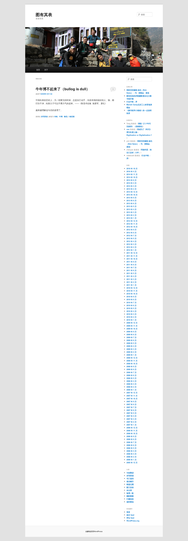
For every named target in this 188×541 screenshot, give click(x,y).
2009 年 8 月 (131, 334)
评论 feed (130, 517)
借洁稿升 (130, 481)
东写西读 (44, 116)
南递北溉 (130, 484)
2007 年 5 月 (131, 413)
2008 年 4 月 (131, 381)
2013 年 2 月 (131, 215)
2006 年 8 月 (131, 439)
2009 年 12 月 (131, 322)
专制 (56, 116)
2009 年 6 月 (131, 340)
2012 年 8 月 (131, 232)
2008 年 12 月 (131, 357)
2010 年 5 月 (131, 308)
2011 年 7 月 (131, 267)
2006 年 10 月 (131, 433)
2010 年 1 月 (131, 320)
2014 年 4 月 (131, 183)
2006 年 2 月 (131, 456)
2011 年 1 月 (131, 285)
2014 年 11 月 (131, 174)
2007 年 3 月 (131, 419)
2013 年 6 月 (131, 203)
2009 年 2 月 (131, 352)
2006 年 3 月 (131, 454)
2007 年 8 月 (131, 404)
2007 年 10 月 (131, 398)
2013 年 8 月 (131, 200)
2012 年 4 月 (131, 241)
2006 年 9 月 (131, 436)
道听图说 (130, 501)
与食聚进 (130, 472)
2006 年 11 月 (131, 430)
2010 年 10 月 (131, 293)
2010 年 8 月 (131, 299)
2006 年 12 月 (131, 427)
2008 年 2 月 (131, 387)
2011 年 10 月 (131, 258)
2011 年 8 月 (131, 264)
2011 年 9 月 (131, 261)
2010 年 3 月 (131, 314)
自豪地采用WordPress (94, 531)
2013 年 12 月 (131, 191)
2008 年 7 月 (131, 372)
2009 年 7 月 (131, 337)
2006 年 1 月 (131, 459)
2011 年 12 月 (131, 253)
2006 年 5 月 (131, 448)
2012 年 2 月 (131, 247)
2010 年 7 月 (131, 302)
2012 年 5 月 (131, 238)
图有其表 (44, 14)
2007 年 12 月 (131, 392)
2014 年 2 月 (131, 189)
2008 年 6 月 (131, 375)
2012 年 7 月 (131, 235)
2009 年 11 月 (131, 325)
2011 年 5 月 (131, 273)
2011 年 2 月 (131, 282)
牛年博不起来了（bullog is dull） (63, 88)
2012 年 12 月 (131, 221)
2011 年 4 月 (131, 276)
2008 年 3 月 (131, 384)
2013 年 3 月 (131, 212)
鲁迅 (65, 116)
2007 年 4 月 (131, 416)
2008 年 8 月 (131, 369)
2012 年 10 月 (131, 226)
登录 (128, 512)
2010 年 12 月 (131, 288)
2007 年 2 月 (131, 422)
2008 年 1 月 (131, 389)
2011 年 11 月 (131, 256)
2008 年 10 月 (131, 363)
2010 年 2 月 (131, 317)
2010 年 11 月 (131, 290)
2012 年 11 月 (131, 223)
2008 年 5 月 (131, 378)
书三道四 (130, 478)
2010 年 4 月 (131, 311)
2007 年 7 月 (131, 407)
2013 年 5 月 (131, 206)
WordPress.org (132, 520)
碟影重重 (130, 496)
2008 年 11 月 (131, 360)
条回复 (72, 116)
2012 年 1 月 (131, 250)
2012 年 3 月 (131, 244)
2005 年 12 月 (131, 462)
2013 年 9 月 (131, 197)
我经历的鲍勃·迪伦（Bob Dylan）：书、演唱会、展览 (139, 144)
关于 (46, 69)
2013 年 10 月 (131, 194)
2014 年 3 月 (131, 186)
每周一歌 (130, 493)
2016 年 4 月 (131, 171)
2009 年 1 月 (131, 355)
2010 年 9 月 (131, 296)
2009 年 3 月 (131, 349)
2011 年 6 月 (131, 270)
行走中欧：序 (131, 101)
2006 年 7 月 (131, 442)
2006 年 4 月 (131, 451)
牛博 (60, 116)
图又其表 (130, 487)
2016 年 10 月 (131, 168)
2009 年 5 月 (131, 343)
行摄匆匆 (130, 499)
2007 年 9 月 (131, 401)
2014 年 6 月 (131, 180)
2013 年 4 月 (131, 209)
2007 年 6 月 (131, 410)
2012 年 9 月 (131, 229)
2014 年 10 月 (131, 177)
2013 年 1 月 (131, 218)
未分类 (129, 490)
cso (128, 129)
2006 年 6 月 (131, 445)
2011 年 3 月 (131, 279)
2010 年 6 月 (131, 305)
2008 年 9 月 (131, 366)
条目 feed (130, 515)
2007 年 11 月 (131, 395)
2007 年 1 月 (131, 424)
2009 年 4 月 (131, 346)
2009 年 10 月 (131, 328)
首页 (38, 69)
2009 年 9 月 (131, 331)
